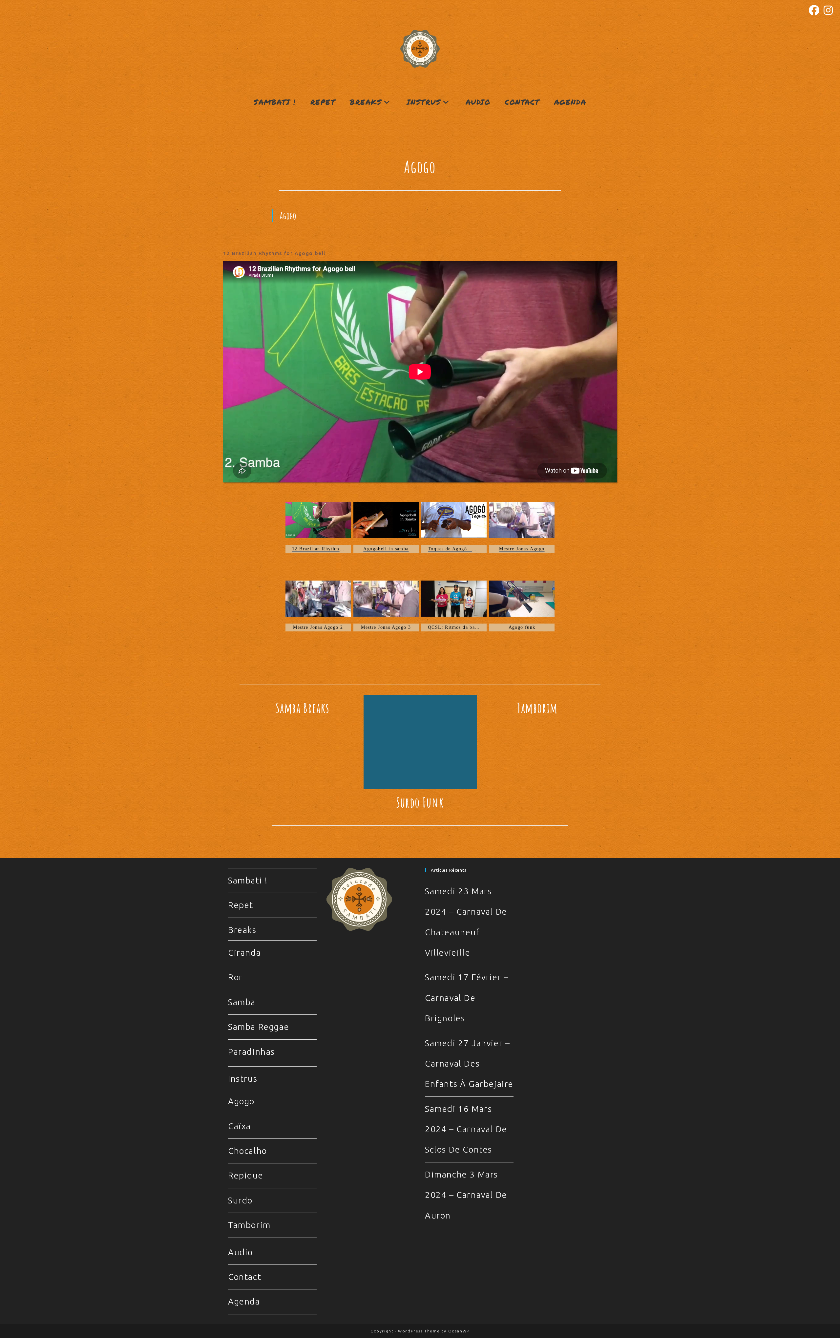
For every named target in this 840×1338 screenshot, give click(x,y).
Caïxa (239, 1126)
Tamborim (537, 707)
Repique (245, 1175)
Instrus (242, 1078)
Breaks (242, 930)
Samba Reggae (258, 1026)
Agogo (241, 1101)
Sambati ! (247, 880)
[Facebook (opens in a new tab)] (814, 10)
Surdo (240, 1200)
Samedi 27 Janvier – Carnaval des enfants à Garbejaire (469, 1063)
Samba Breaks (303, 707)
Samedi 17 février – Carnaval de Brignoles (467, 997)
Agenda (244, 1301)
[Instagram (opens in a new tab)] (827, 10)
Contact (244, 1277)
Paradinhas (251, 1051)
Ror (235, 977)
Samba (242, 1002)
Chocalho (247, 1151)
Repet (240, 905)
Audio (240, 1252)
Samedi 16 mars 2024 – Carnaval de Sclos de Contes (466, 1129)
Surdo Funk (420, 802)
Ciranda (244, 952)
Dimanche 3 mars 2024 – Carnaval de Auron (466, 1195)
